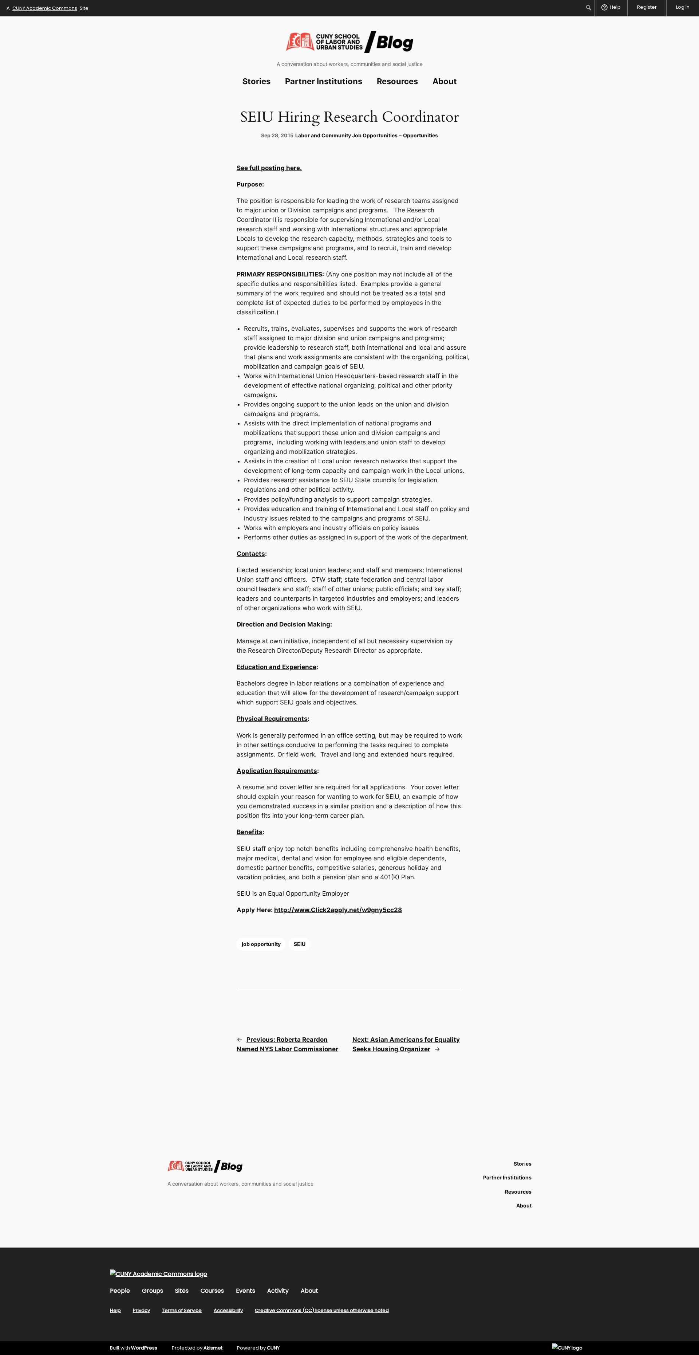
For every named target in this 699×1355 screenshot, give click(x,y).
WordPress (144, 1347)
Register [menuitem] (647, 7)
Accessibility (228, 1310)
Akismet (213, 1347)
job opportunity (261, 944)
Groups (152, 1291)
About (309, 1291)
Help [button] (615, 7)
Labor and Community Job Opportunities (346, 135)
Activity (278, 1291)
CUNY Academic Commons (44, 8)
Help (115, 1310)
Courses (212, 1291)
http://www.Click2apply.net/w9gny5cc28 (338, 910)
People (120, 1291)
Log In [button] (683, 7)
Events (245, 1291)
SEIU (299, 944)
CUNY (273, 1347)
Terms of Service (182, 1310)
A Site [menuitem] (47, 8)
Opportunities (420, 135)
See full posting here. (269, 168)
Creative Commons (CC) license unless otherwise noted (322, 1310)
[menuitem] (589, 7)
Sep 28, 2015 (277, 135)
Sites (182, 1291)
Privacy (141, 1310)
